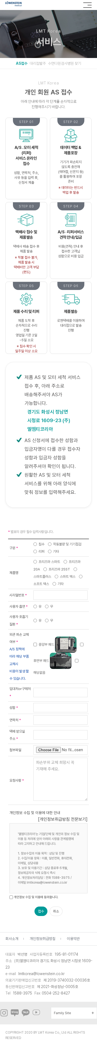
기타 (55, 551)
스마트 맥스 (67, 577)
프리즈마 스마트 (49, 562)
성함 (13, 708)
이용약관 (73, 938)
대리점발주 (38, 63)
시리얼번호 (18, 595)
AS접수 (21, 63)
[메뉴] (87, 5)
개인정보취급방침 (43, 938)
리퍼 (41, 551)
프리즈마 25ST (59, 569)
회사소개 (11, 938)
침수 (41, 544)
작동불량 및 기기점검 (66, 544)
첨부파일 (15, 750)
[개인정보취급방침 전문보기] (63, 819)
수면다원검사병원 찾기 (64, 63)
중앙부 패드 (46, 644)
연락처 (15, 720)
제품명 (13, 573)
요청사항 (16, 780)
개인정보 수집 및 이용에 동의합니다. (36, 897)
